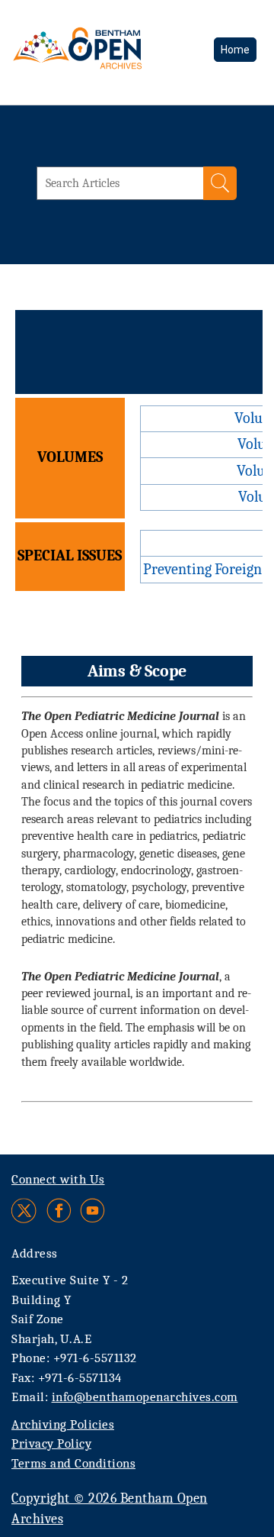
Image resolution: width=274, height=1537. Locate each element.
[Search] (220, 183)
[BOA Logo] (104, 57)
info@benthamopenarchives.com (145, 1397)
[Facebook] (59, 1210)
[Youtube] (92, 1210)
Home (235, 50)
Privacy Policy (51, 1443)
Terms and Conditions (73, 1463)
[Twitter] (24, 1210)
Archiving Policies (62, 1424)
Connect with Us (58, 1179)
